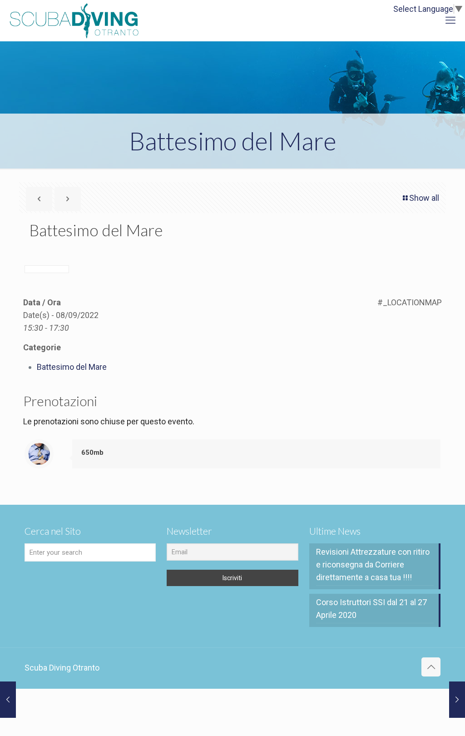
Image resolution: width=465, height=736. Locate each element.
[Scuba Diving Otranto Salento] (74, 20)
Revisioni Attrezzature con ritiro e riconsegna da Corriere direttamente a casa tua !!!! (373, 564)
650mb (92, 452)
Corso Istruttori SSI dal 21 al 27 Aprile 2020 (371, 608)
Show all (424, 198)
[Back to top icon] (430, 666)
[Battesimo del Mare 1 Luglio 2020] (8, 699)
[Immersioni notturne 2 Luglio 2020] (457, 699)
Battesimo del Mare (72, 367)
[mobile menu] (450, 20)
